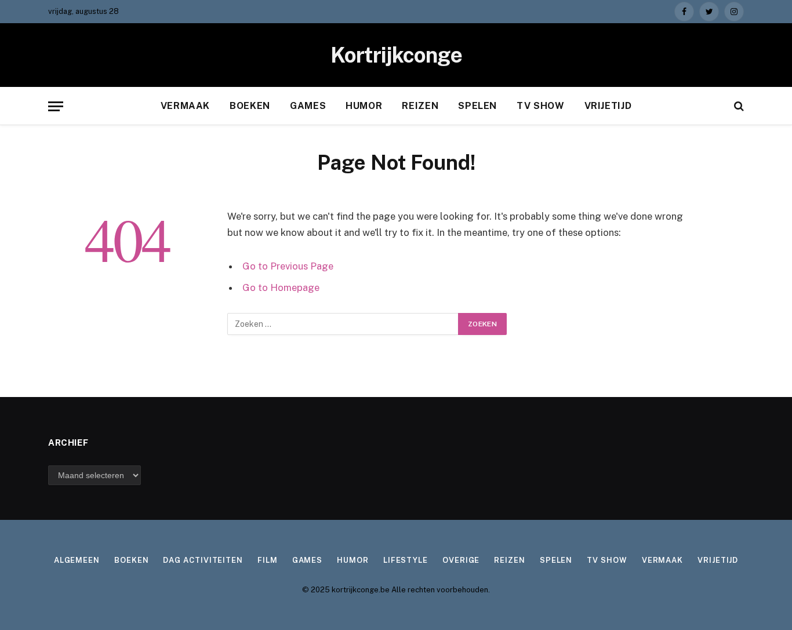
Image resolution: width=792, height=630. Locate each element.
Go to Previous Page (287, 266)
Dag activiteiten (203, 560)
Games (308, 105)
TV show (540, 105)
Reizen (420, 105)
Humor (364, 105)
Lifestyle (405, 560)
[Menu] (55, 106)
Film (267, 560)
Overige (460, 560)
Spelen (477, 105)
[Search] (738, 106)
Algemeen (77, 560)
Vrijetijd (608, 105)
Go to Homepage (280, 287)
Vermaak (185, 105)
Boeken (250, 105)
